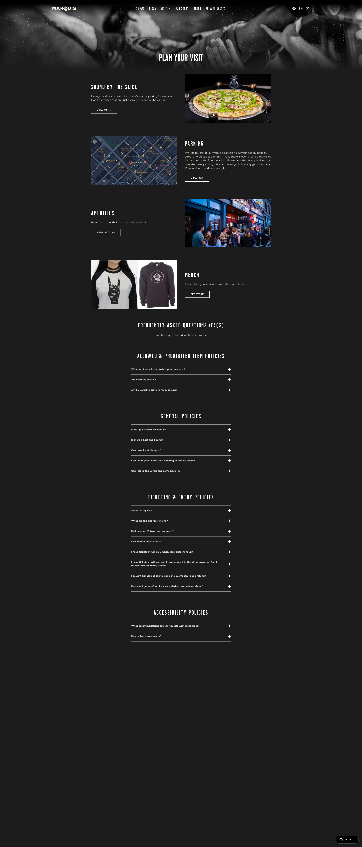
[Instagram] (301, 8)
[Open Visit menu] (169, 8)
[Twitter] (307, 8)
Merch (197, 8)
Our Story (182, 8)
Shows (140, 8)
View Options (106, 232)
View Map (197, 178)
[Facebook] (294, 8)
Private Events (216, 8)
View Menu (104, 110)
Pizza (152, 8)
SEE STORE (197, 294)
